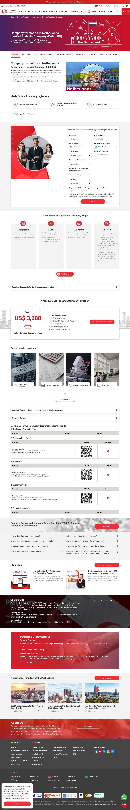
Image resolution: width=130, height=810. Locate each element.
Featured (15, 54)
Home (12, 17)
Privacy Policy (108, 196)
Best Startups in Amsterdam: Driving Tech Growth (27, 707)
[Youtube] (100, 751)
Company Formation (25, 11)
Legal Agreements (16, 754)
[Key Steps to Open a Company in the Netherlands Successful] (102, 693)
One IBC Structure (79, 750)
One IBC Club (78, 11)
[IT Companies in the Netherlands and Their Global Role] (65, 693)
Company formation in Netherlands (52, 17)
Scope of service (46, 54)
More (110, 11)
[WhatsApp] (124, 797)
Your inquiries (74, 151)
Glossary (55, 757)
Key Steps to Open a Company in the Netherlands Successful (100, 707)
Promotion (92, 54)
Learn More (64, 399)
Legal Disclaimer (37, 764)
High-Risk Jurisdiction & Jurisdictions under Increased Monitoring (39, 754)
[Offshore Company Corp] (9, 11)
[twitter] (112, 751)
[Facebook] (96, 751)
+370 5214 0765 (26, 780)
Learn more (88, 726)
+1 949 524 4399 (64, 780)
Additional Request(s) (101, 151)
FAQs (101, 54)
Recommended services (63, 54)
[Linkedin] (104, 751)
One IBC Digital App (98, 11)
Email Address (99, 135)
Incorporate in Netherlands (102, 322)
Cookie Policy (15, 764)
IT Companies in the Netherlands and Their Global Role (64, 707)
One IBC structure (99, 804)
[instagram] (109, 751)
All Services (63, 11)
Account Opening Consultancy (45, 11)
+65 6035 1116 (64, 776)
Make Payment (78, 747)
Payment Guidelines (38, 747)
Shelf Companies (58, 750)
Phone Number (74, 143)
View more (107, 526)
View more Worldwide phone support (64, 787)
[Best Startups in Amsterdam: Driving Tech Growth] (28, 693)
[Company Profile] (108, 498)
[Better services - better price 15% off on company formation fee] (75, 579)
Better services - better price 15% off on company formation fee (103, 572)
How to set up (26, 54)
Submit (92, 201)
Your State (72, 179)
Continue (17, 804)
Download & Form (112, 54)
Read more (41, 711)
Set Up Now (125, 11)
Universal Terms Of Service (19, 750)
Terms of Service (97, 196)
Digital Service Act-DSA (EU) (20, 761)
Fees (35, 54)
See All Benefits (107, 601)
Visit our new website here (75, 2)
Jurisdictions (35, 17)
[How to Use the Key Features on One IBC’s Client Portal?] (20, 579)
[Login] (127, 6)
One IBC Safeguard (37, 761)
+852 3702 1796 (21, 6)
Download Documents (60, 747)
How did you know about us (78, 160)
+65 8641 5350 (93, 776)
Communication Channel (102, 143)
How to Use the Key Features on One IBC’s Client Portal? (46, 572)
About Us (13, 747)
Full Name (73, 135)
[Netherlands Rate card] (108, 475)
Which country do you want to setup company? (78, 169)
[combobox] (116, 6)
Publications (79, 54)
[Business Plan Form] (108, 451)
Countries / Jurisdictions (60, 754)
